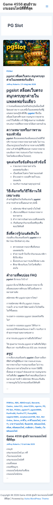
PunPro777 (21, 413)
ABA (17, 403)
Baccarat (35, 403)
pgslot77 (25, 410)
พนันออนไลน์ (39, 424)
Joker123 (18, 406)
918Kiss (10, 403)
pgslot (31, 113)
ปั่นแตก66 (29, 424)
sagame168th (12, 417)
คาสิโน (23, 420)
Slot (38, 417)
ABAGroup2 (25, 403)
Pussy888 (32, 413)
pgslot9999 (36, 410)
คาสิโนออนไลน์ (34, 420)
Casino (9, 406)
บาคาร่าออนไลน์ (16, 424)
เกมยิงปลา (29, 427)
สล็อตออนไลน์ (18, 427)
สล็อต (8, 427)
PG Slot (9, 410)
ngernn (38, 406)
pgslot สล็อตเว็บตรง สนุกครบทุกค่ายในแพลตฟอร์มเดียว (25, 77)
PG (44, 406)
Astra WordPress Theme (36, 498)
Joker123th (28, 406)
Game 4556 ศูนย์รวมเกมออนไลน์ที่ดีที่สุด (19, 6)
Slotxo (16, 420)
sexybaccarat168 (27, 417)
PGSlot (9, 71)
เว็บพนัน (38, 427)
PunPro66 (10, 413)
